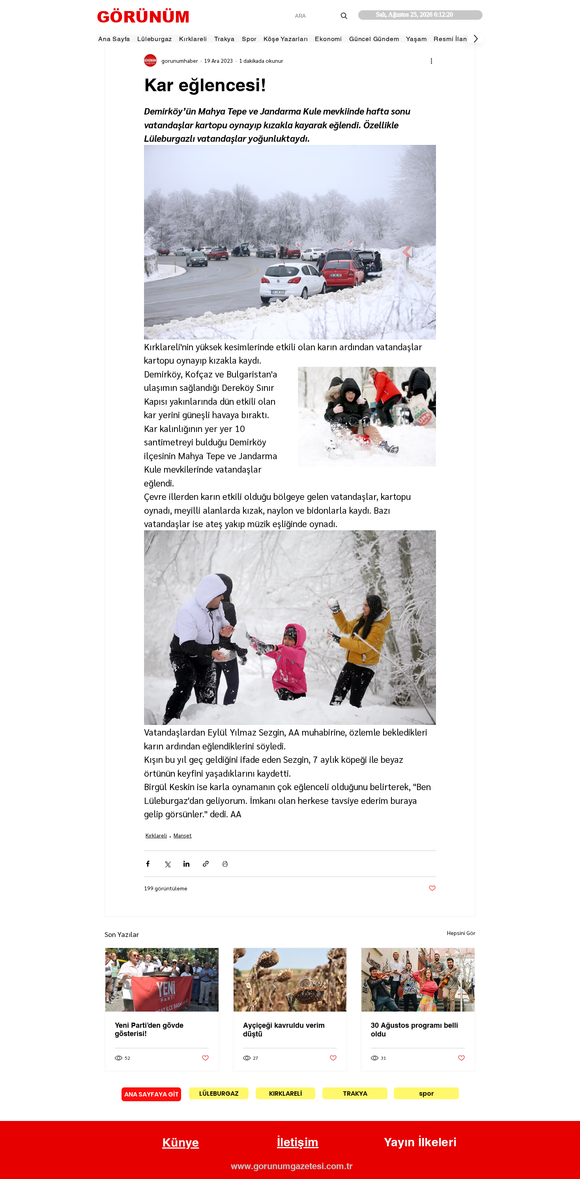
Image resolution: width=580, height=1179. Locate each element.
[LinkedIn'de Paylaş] (186, 863)
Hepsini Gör (461, 932)
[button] (180, 1143)
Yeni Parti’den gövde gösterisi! (149, 1029)
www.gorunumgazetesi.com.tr (292, 1166)
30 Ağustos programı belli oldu (414, 1029)
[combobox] (322, 16)
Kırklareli (156, 835)
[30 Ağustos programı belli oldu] (418, 980)
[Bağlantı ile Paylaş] (206, 863)
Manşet (183, 835)
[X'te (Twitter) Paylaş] (167, 863)
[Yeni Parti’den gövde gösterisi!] (162, 980)
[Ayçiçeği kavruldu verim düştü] (290, 980)
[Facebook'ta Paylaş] (148, 863)
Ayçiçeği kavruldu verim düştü (284, 1029)
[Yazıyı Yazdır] (225, 863)
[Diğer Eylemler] (431, 60)
